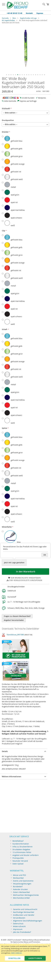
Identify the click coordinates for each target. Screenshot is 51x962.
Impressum (17, 929)
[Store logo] (17, 5)
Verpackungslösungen (22, 883)
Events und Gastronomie (23, 881)
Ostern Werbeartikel (21, 892)
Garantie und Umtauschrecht (25, 909)
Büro (14, 18)
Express (40, 13)
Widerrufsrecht (19, 926)
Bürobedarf (18, 886)
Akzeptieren (35, 958)
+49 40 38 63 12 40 (14, 13)
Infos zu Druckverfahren (23, 846)
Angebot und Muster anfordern (26, 855)
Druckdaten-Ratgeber (21, 849)
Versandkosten (19, 918)
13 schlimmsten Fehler (22, 852)
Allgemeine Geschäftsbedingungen (27, 921)
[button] (6, 75)
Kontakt (29, 13)
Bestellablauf (18, 841)
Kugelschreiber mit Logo (28, 18)
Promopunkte (18, 858)
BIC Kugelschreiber (8, 20)
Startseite (5, 18)
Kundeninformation (21, 844)
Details (5, 751)
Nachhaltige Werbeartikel (23, 912)
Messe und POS (19, 875)
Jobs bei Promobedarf (22, 932)
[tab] (23, 751)
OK (44, 555)
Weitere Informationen (11, 776)
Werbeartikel (18, 878)
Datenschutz (18, 923)
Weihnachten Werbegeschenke (26, 895)
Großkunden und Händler (23, 915)
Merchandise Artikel (21, 898)
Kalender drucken (20, 889)
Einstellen (15, 958)
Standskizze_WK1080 (15, 634)
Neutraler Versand (20, 861)
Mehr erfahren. (16, 953)
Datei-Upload (18, 864)
